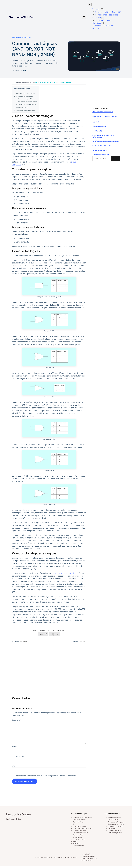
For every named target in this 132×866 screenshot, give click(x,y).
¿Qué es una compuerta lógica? (25, 93)
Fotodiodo (95, 122)
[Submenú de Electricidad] (102, 18)
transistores (66, 573)
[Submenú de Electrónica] (102, 9)
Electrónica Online (18, 814)
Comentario (16, 720)
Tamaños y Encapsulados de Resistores (105, 141)
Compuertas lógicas (22, 107)
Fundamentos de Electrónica (21, 38)
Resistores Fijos (97, 131)
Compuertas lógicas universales (28, 102)
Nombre (15, 747)
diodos (75, 573)
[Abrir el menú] (84, 17)
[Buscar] (115, 158)
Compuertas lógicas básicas (26, 99)
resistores (55, 573)
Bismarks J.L (25, 70)
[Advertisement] (49, 666)
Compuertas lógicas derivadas (27, 104)
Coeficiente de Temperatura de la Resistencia (103, 136)
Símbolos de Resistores (100, 154)
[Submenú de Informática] (102, 23)
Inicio (13, 82)
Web (13, 766)
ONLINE (21, 17)
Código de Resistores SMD (101, 145)
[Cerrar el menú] (90, 4)
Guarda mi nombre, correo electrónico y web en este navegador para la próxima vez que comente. (45, 776)
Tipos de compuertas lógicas (24, 96)
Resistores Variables (99, 126)
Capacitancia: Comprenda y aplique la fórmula (104, 117)
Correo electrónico (18, 756)
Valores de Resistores (99, 150)
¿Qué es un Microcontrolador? (102, 112)
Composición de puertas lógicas (25, 110)
